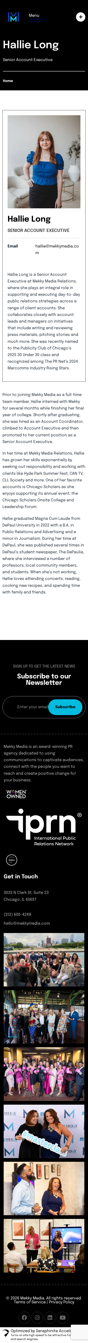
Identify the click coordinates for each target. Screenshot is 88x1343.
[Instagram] (37, 1318)
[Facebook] (24, 1318)
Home (8, 81)
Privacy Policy (61, 1302)
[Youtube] (62, 1318)
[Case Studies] (79, 17)
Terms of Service (30, 1302)
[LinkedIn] (50, 1318)
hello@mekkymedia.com (27, 923)
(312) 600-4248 (17, 915)
